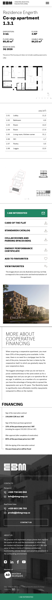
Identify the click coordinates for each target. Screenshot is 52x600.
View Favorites (14, 266)
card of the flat (15, 223)
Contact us (26, 523)
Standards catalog (17, 231)
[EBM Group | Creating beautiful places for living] (7, 3)
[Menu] (47, 3)
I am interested (26, 597)
